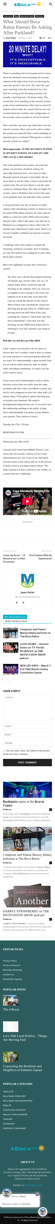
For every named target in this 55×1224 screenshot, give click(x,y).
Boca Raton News (26, 16)
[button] (5, 4)
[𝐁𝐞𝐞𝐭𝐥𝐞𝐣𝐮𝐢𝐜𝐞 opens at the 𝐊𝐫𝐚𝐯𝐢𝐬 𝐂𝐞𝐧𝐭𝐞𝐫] (27, 786)
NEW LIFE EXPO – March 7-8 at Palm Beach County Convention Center (35, 669)
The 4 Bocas (11, 1009)
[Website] (30, 603)
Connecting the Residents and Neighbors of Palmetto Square (22, 1068)
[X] (13, 537)
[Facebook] (6, 537)
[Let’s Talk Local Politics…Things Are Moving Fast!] (27, 1026)
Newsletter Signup (12, 979)
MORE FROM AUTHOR (16, 621)
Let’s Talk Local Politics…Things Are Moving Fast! (25, 1038)
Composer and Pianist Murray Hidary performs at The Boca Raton (35, 633)
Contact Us (8, 974)
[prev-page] (5, 680)
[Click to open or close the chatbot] (42, 1211)
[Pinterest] (20, 537)
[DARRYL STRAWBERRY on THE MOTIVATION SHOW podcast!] (27, 895)
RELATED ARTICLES (15, 617)
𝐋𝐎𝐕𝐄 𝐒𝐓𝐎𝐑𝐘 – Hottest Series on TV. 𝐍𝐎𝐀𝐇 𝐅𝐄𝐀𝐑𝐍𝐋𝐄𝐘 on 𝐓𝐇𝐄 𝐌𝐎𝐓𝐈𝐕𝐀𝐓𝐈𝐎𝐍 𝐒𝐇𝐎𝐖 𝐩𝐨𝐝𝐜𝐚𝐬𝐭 (34, 651)
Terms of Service (11, 965)
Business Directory (12, 969)
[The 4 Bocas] (27, 1000)
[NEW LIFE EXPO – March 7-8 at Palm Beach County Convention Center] (10, 669)
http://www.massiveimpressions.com (27, 597)
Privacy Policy (10, 960)
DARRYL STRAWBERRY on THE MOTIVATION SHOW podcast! (26, 913)
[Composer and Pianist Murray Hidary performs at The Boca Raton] (10, 633)
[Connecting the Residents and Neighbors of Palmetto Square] (27, 1057)
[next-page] (10, 680)
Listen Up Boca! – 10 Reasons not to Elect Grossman (14, 558)
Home (5, 11)
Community (16, 11)
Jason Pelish (11, 38)
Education (39, 16)
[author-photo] (27, 588)
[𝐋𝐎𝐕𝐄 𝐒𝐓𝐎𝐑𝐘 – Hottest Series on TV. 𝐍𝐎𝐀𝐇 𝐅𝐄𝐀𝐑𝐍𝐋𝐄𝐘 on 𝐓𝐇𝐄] (10, 647)
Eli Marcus (7, 809)
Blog (16, 16)
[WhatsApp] (27, 537)
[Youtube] (37, 603)
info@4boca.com (33, 1185)
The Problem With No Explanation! (40, 557)
